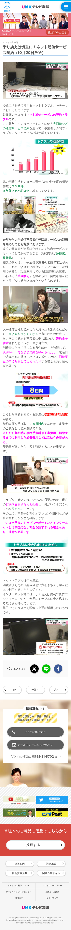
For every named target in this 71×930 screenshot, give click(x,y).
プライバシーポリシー (52, 885)
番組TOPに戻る (57, 32)
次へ (56, 689)
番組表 (7, 10)
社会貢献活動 (19, 873)
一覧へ (35, 689)
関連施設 (51, 863)
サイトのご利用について (19, 885)
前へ (15, 689)
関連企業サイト (51, 873)
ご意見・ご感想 (52, 892)
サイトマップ (52, 898)
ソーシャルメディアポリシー (19, 892)
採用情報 (19, 898)
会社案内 (20, 863)
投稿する (33, 845)
